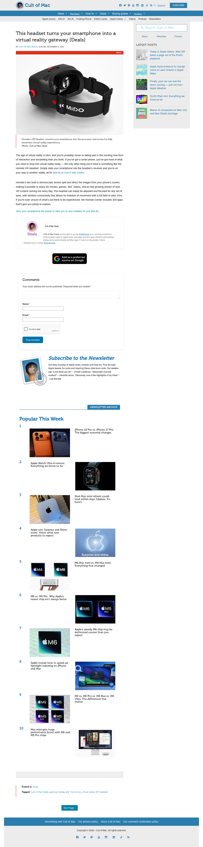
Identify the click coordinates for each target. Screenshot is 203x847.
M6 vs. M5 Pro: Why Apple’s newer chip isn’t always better (49, 598)
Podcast (142, 18)
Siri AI (71, 18)
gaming (53, 792)
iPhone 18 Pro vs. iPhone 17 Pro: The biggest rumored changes (94, 431)
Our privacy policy (88, 821)
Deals (103, 13)
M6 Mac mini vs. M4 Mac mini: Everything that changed (93, 564)
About (144, 36)
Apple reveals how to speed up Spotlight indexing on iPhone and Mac (49, 666)
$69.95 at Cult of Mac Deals (68, 172)
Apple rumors (48, 18)
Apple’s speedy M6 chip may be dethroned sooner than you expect (93, 632)
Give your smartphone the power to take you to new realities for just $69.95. (57, 211)
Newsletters (155, 18)
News (61, 13)
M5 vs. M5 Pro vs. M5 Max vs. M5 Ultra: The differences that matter (94, 699)
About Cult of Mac (110, 821)
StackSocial (84, 234)
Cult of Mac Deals (28, 47)
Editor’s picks (100, 18)
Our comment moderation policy (140, 821)
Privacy (178, 36)
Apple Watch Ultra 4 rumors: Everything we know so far (48, 465)
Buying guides (120, 13)
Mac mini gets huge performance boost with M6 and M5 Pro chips (50, 732)
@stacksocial (49, 243)
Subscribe (178, 5)
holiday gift (63, 792)
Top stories (75, 792)
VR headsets (102, 792)
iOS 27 (61, 18)
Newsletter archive (103, 407)
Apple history (116, 18)
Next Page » (70, 807)
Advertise (161, 36)
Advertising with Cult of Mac (60, 821)
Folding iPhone (83, 18)
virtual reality (88, 792)
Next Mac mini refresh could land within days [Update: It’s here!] (92, 499)
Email (26, 315)
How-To (90, 13)
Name (26, 303)
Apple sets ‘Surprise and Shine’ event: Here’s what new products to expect (49, 533)
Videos (132, 18)
